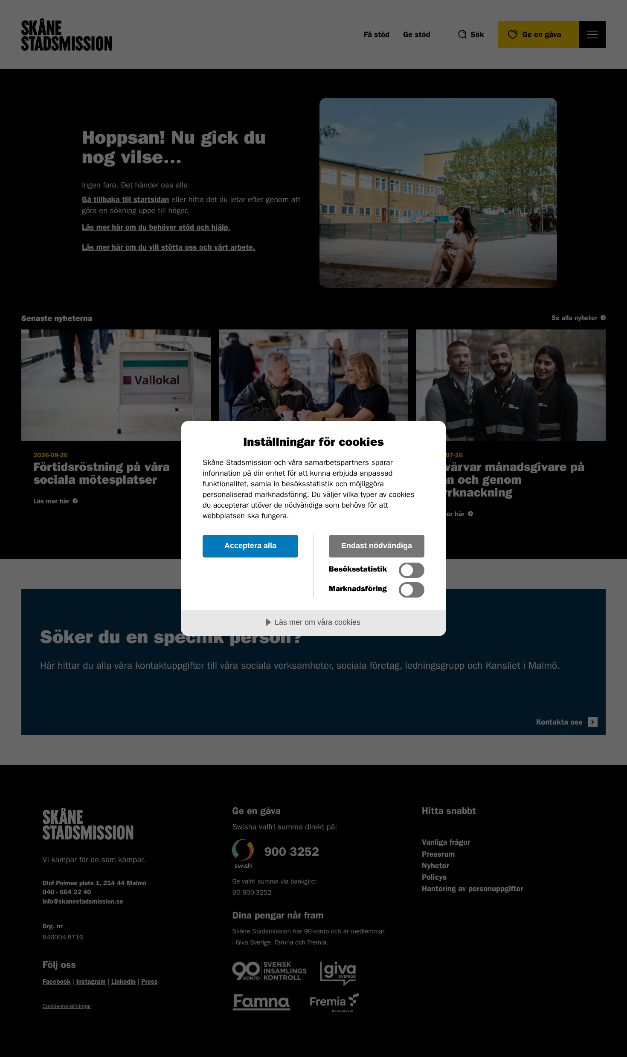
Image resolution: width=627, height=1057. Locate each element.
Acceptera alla (250, 545)
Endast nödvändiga (376, 545)
